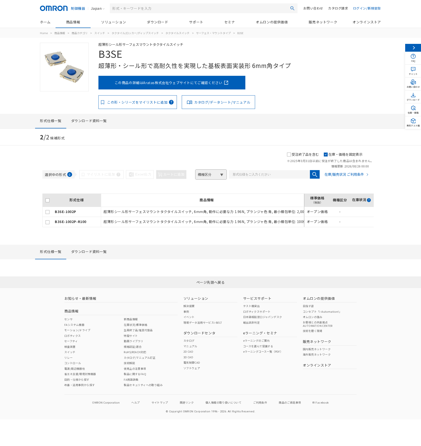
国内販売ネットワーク (317, 349)
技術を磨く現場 (312, 331)
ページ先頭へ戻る (210, 282)
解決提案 (189, 306)
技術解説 (129, 363)
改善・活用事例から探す (79, 385)
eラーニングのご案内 (256, 340)
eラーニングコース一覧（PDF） (263, 351)
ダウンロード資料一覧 (89, 120)
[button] (368, 200)
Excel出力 (143, 174)
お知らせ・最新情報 (80, 298)
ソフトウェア (191, 368)
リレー (68, 357)
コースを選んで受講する (258, 346)
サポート (196, 21)
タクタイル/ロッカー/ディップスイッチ (135, 33)
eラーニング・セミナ (260, 332)
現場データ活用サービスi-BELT (202, 322)
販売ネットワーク (323, 21)
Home (44, 33)
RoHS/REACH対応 (135, 352)
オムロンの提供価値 (272, 21)
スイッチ (99, 33)
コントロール (72, 363)
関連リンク (187, 402)
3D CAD (188, 357)
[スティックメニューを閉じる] (413, 48)
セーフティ (71, 341)
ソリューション (113, 21)
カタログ (189, 340)
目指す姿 (308, 306)
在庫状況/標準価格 (135, 325)
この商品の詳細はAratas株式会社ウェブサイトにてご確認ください (168, 82)
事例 (186, 311)
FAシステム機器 (74, 325)
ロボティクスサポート (257, 311)
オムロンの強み (312, 317)
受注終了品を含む (305, 154)
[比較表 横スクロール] (208, 192)
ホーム (45, 21)
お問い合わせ (313, 8)
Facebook (322, 402)
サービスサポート (257, 298)
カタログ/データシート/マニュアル (222, 102)
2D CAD (188, 351)
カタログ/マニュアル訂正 (139, 357)
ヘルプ (135, 402)
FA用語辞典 (131, 379)
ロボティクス (72, 336)
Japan (96, 8)
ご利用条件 (260, 402)
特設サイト (131, 336)
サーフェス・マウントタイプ (213, 33)
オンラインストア (367, 21)
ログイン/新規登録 (367, 8)
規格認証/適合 (133, 347)
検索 (292, 8)
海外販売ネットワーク (317, 354)
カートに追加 (174, 174)
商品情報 (73, 21)
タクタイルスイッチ (177, 33)
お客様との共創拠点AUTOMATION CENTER (318, 324)
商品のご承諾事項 (290, 402)
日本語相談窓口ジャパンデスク (262, 317)
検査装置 (70, 347)
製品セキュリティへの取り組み (143, 385)
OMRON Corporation (106, 402)
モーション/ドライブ (77, 330)
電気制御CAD (191, 362)
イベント (189, 317)
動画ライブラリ (133, 341)
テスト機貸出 (251, 306)
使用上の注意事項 (135, 368)
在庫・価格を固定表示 (345, 154)
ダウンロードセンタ (199, 332)
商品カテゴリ (80, 33)
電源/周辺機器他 (74, 368)
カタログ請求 (338, 8)
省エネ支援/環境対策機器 (80, 374)
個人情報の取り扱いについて (223, 402)
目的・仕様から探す (76, 379)
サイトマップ (160, 402)
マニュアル (190, 346)
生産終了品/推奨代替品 (138, 330)
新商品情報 (131, 319)
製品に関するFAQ (135, 374)
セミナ (229, 21)
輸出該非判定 (251, 322)
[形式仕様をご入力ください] (315, 174)
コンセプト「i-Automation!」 (322, 311)
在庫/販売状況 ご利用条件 (344, 174)
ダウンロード (157, 21)
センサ (68, 319)
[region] (208, 210)
